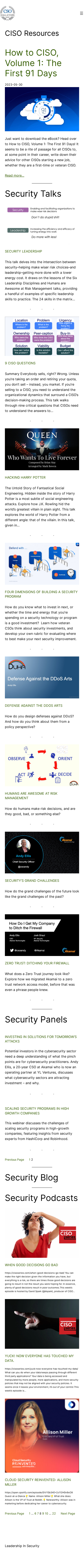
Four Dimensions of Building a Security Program (41, 594)
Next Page (68, 1513)
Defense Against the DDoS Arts (33, 706)
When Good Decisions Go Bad (31, 1265)
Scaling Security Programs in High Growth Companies (37, 1110)
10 (46, 1513)
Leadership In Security (22, 1546)
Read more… (14, 175)
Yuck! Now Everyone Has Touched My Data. (39, 1358)
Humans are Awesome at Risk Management (31, 795)
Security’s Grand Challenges (32, 881)
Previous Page (14, 1159)
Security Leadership (23, 251)
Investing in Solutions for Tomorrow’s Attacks (41, 1039)
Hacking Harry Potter (25, 477)
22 (54, 1513)
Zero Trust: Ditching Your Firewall (37, 963)
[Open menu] (81, 13)
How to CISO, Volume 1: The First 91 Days (33, 62)
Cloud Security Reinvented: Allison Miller (38, 1482)
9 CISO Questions (20, 363)
